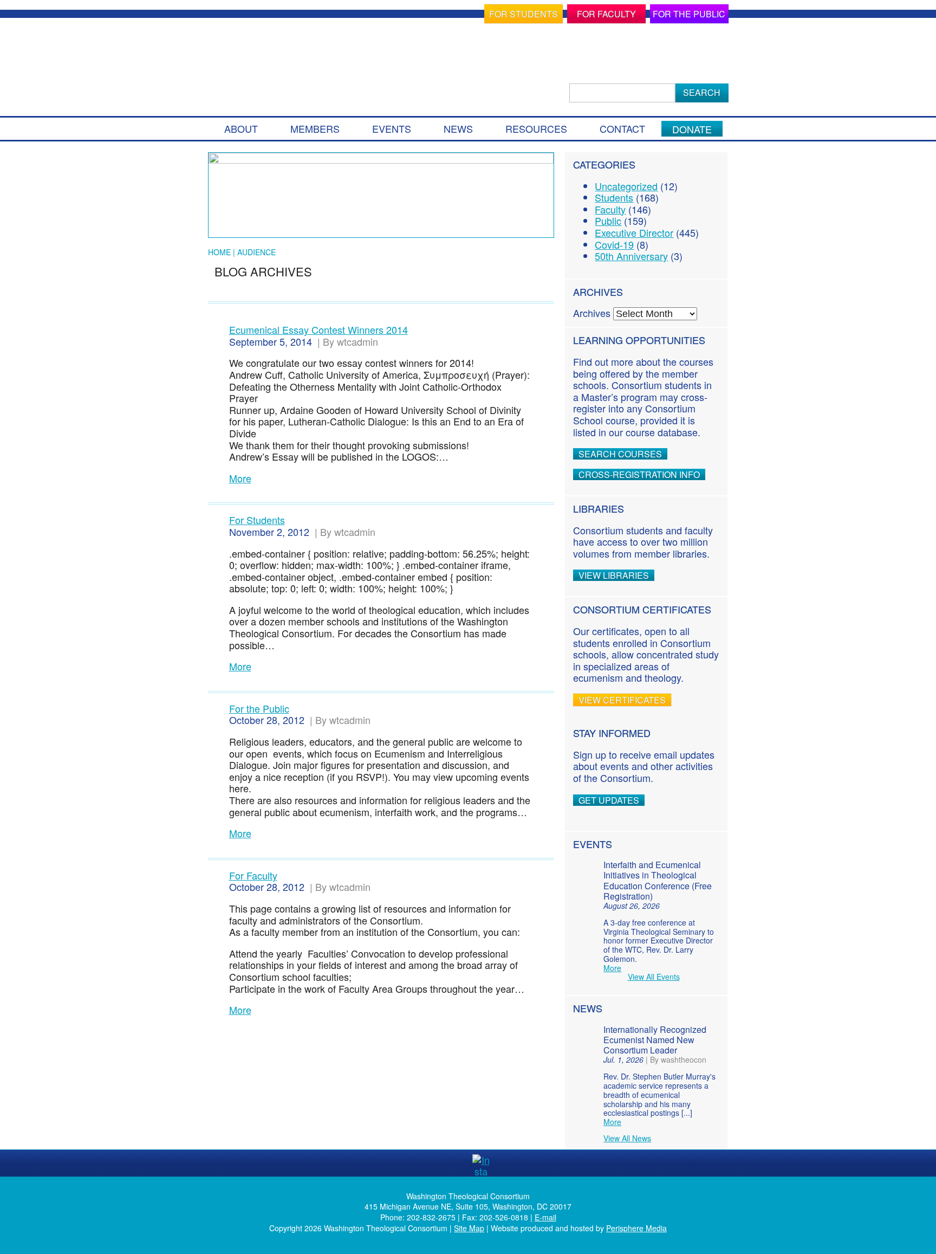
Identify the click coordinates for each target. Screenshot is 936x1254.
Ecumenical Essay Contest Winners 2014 (318, 329)
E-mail (545, 1217)
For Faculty (606, 14)
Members (315, 128)
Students (614, 197)
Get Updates (608, 800)
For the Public (689, 14)
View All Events (654, 976)
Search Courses (620, 454)
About (241, 128)
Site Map (469, 1228)
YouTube (455, 1163)
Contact (622, 128)
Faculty (610, 209)
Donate (692, 129)
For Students (523, 14)
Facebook (429, 1163)
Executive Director (634, 232)
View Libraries (613, 575)
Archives (591, 313)
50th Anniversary (631, 256)
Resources (536, 128)
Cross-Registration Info (639, 474)
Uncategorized (626, 186)
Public (608, 221)
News (458, 128)
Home (219, 252)
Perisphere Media (636, 1228)
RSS (507, 1163)
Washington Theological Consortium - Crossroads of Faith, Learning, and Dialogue (312, 63)
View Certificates (622, 700)
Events (391, 128)
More (240, 478)
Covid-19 (614, 244)
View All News (627, 1138)
